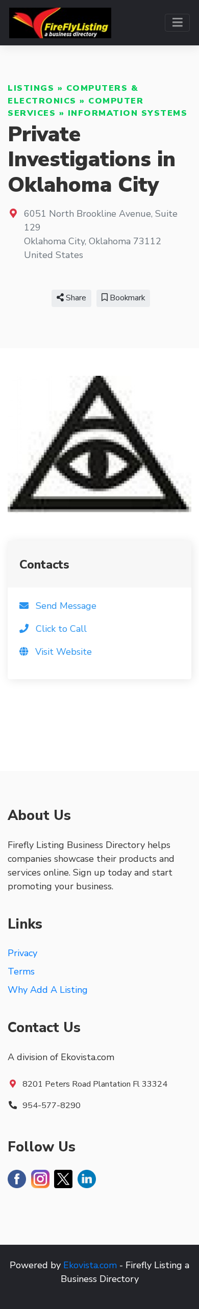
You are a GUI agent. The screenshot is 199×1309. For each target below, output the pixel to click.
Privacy (22, 953)
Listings (31, 88)
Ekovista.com (90, 1265)
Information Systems (128, 113)
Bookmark (126, 297)
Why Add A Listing (48, 990)
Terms (21, 971)
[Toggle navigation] (177, 23)
